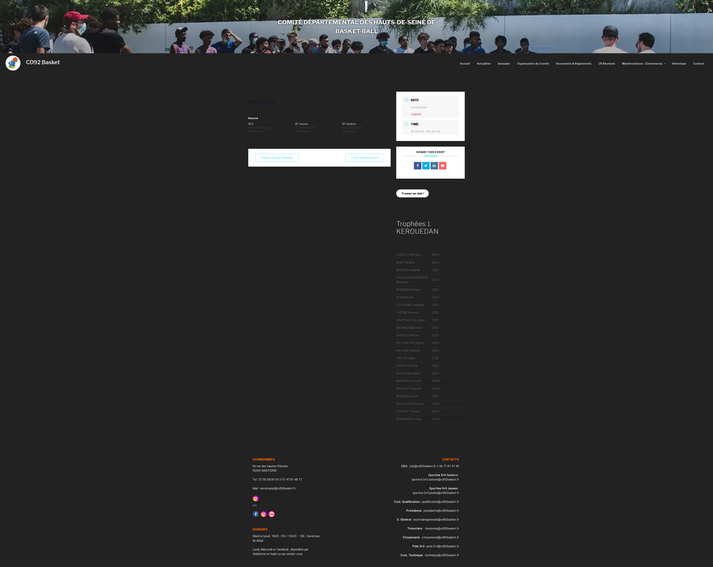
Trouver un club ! (412, 193)
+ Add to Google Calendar (276, 157)
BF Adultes (349, 123)
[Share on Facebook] (417, 165)
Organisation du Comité (533, 63)
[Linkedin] (434, 165)
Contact (698, 63)
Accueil (465, 63)
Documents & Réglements (573, 63)
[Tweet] (426, 165)
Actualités (484, 63)
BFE (250, 123)
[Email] (442, 165)
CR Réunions (606, 63)
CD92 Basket (43, 62)
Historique (679, 63)
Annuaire (504, 63)
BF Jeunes (301, 123)
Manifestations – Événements (642, 63)
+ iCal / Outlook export (365, 157)
